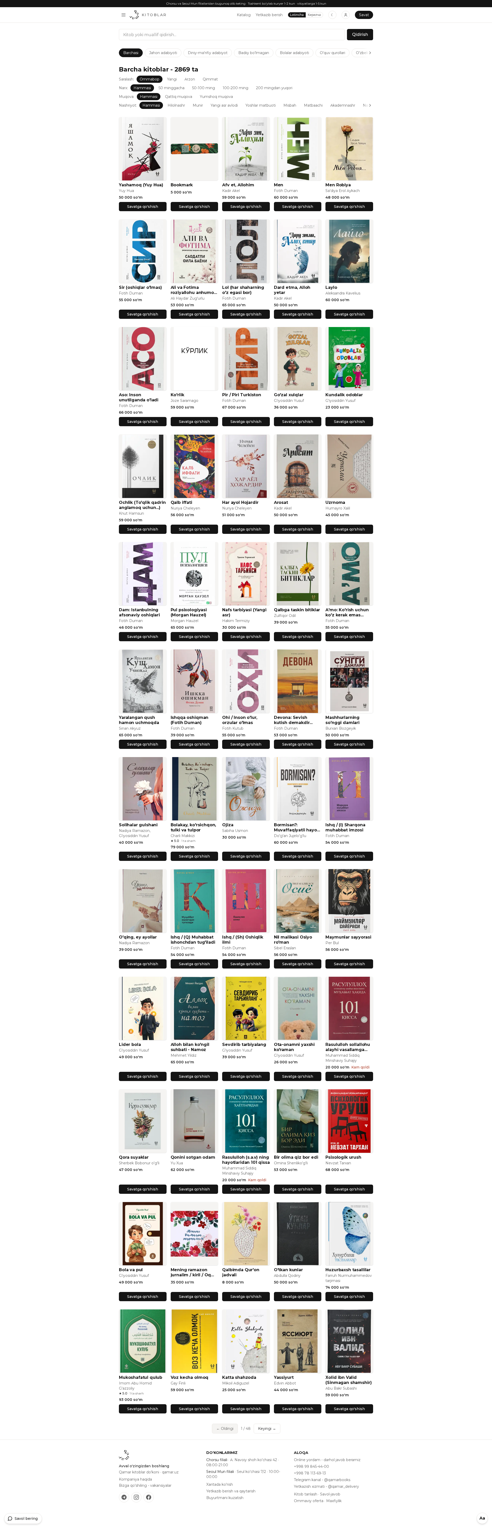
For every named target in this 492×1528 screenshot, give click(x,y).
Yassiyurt (284, 1377)
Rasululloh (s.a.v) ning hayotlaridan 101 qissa (246, 1160)
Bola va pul (131, 1269)
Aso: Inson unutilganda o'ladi (138, 397)
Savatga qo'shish (142, 206)
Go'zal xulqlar (288, 394)
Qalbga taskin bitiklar (297, 609)
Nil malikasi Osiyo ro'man (293, 940)
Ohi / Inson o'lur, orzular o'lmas (239, 720)
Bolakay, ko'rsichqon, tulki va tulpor (193, 827)
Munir (198, 105)
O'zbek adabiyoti (371, 52)
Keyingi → (267, 1428)
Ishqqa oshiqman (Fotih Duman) (190, 720)
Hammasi (142, 88)
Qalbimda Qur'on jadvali (240, 1272)
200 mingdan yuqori (274, 88)
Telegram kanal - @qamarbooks (322, 1480)
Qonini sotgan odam (193, 1157)
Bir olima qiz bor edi (296, 1157)
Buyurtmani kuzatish (224, 1497)
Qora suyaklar (134, 1157)
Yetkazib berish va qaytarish (230, 1491)
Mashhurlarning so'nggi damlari (342, 720)
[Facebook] (149, 1497)
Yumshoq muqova (216, 96)
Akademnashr (342, 105)
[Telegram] (124, 1497)
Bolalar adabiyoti (294, 52)
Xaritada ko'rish (219, 1484)
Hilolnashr (176, 105)
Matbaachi (313, 105)
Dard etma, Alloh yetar (292, 290)
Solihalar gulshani (138, 824)
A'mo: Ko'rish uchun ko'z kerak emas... (346, 612)
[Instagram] (136, 1497)
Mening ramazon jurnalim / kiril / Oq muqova (191, 1272)
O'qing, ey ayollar (138, 937)
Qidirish (360, 34)
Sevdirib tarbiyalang (244, 1044)
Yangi (172, 79)
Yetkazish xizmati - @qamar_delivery (326, 1486)
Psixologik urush (343, 1157)
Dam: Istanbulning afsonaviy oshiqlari (139, 612)
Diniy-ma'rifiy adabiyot (208, 52)
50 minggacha (171, 88)
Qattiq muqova (178, 96)
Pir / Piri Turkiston (241, 394)
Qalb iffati (181, 502)
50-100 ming (203, 88)
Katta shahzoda (239, 1377)
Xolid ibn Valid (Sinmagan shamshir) (348, 1380)
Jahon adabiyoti (163, 52)
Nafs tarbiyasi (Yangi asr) (244, 612)
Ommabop (149, 79)
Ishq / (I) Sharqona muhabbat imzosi (345, 827)
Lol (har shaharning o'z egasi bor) (243, 290)
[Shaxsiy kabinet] (346, 15)
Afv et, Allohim (238, 184)
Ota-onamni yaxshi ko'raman (294, 1047)
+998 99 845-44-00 (311, 1466)
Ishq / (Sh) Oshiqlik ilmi (242, 940)
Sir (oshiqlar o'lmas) (140, 287)
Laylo (331, 287)
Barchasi (130, 52)
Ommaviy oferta (308, 1501)
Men (278, 184)
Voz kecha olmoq (190, 1377)
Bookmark (182, 184)
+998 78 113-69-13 (310, 1473)
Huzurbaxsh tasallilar (348, 1269)
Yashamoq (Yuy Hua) (141, 184)
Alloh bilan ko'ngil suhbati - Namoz (190, 1047)
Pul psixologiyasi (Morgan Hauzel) (189, 612)
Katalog (244, 15)
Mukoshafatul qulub (140, 1377)
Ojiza (227, 824)
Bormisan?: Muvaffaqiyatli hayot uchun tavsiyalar (296, 827)
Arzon (189, 79)
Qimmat (210, 79)
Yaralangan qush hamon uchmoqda (139, 720)
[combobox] (232, 34)
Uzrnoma (335, 502)
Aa (482, 1518)
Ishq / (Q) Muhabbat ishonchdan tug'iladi (193, 940)
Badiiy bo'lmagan (253, 52)
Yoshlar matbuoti (260, 105)
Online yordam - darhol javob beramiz (327, 1460)
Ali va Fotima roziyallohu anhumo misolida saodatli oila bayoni (194, 290)
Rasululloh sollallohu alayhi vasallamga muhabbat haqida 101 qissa (348, 1047)
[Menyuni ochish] (123, 14)
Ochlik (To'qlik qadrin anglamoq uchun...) (142, 505)
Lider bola (130, 1044)
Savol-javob (330, 1494)
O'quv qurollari (332, 52)
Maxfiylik (334, 1501)
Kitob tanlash (305, 1494)
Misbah (289, 105)
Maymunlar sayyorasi (348, 937)
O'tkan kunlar (288, 1269)
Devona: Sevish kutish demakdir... (293, 720)
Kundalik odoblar (344, 394)
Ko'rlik (177, 394)
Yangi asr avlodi (224, 105)
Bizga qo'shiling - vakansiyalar (145, 1485)
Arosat (281, 502)
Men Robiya (338, 184)
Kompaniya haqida (135, 1479)
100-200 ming (235, 88)
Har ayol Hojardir (240, 502)
